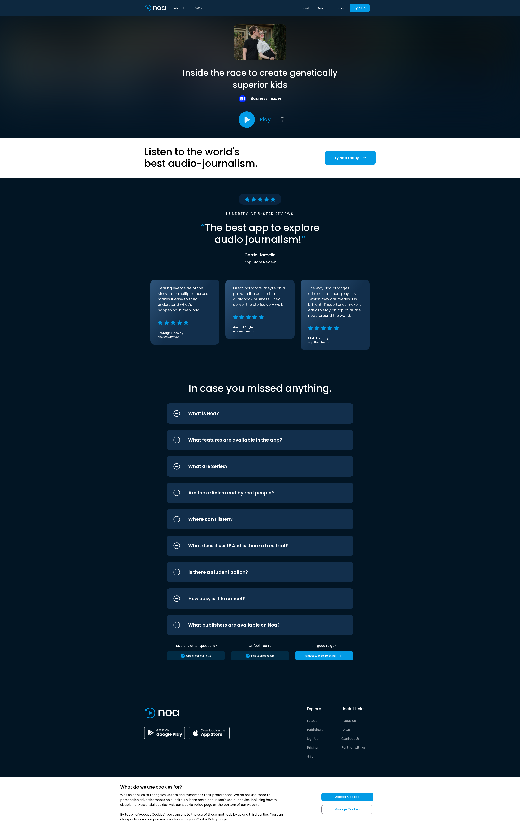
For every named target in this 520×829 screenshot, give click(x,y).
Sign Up (360, 8)
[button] (252, 413)
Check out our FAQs (198, 656)
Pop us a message (262, 656)
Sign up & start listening (321, 656)
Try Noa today (346, 157)
